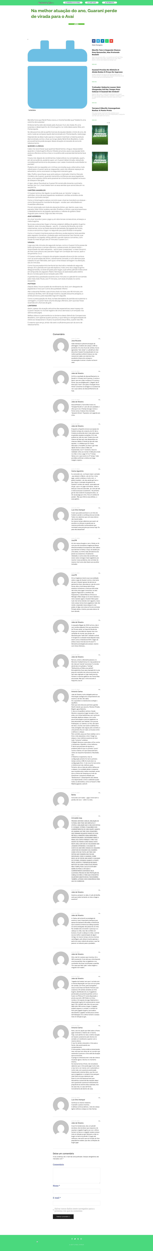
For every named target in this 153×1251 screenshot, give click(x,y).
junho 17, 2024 (75, 338)
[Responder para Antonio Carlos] (99, 689)
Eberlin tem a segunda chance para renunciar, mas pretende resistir (106, 52)
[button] (94, 41)
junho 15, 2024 (75, 371)
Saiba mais (94, 64)
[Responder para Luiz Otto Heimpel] (99, 508)
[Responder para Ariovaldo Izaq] (99, 816)
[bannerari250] (108, 135)
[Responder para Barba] (99, 792)
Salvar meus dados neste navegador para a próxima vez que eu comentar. (75, 1210)
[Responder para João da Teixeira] (99, 371)
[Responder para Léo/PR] (99, 538)
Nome (56, 1185)
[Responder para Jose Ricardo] (99, 338)
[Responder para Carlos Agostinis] (99, 469)
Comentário (58, 1164)
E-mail (57, 1197)
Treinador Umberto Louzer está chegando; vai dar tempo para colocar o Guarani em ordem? (106, 89)
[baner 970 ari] (76, 24)
